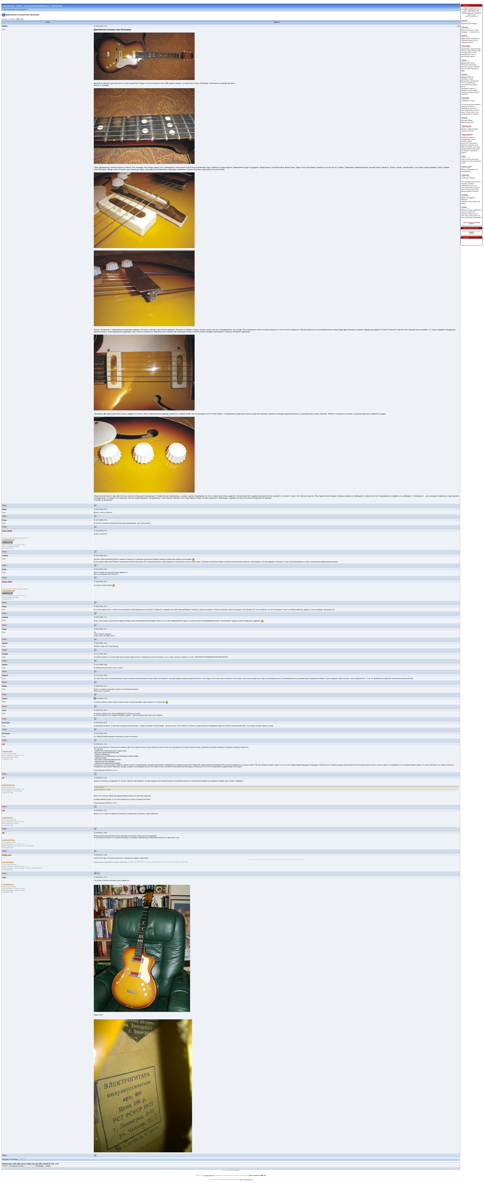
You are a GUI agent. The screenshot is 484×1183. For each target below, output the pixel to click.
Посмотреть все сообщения (471, 222)
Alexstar (465, 27)
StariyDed (466, 97)
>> (21, 19)
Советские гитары (8, 6)
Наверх (4, 505)
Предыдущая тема (9, 9)
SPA (464, 156)
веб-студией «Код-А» (246, 1179)
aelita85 (465, 194)
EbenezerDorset (468, 134)
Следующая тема (21, 9)
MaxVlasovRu (467, 126)
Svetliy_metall (467, 166)
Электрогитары (56, 6)
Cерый (465, 20)
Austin (465, 60)
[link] (463, 70)
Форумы (19, 6)
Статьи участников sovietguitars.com (37, 6)
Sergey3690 (466, 46)
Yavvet (465, 74)
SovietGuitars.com (209, 1175)
